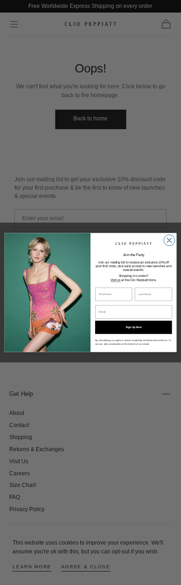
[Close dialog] (169, 240)
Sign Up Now (134, 327)
